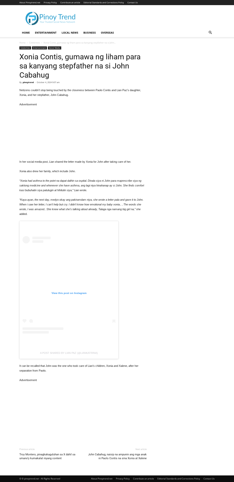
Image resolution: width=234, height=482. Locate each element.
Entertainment (45, 32)
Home (26, 32)
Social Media (54, 48)
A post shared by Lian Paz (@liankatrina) (69, 352)
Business (89, 32)
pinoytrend (28, 82)
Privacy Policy (50, 2)
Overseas (107, 32)
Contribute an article (70, 2)
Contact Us (132, 2)
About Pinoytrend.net (29, 2)
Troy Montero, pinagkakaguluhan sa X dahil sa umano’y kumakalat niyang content (47, 456)
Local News (70, 32)
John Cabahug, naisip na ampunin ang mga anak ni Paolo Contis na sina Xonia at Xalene (117, 456)
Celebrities (34, 42)
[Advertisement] (83, 132)
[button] (210, 33)
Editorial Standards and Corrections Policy (104, 2)
